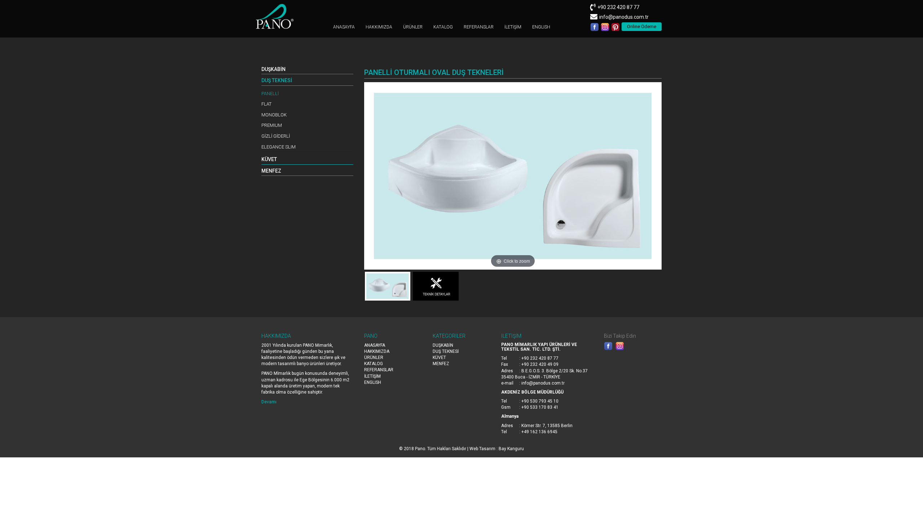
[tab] (307, 69)
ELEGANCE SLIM (278, 147)
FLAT (266, 104)
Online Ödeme (641, 26)
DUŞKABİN (273, 69)
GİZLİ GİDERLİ (275, 136)
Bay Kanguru (511, 448)
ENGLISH (541, 27)
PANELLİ (270, 93)
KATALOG (443, 27)
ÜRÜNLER (413, 27)
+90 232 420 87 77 (618, 7)
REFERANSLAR (479, 27)
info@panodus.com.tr (624, 17)
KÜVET (269, 159)
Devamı (269, 401)
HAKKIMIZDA (379, 27)
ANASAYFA (344, 27)
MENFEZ (271, 171)
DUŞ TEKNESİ (276, 80)
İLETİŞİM (512, 27)
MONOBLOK (274, 114)
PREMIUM (271, 125)
